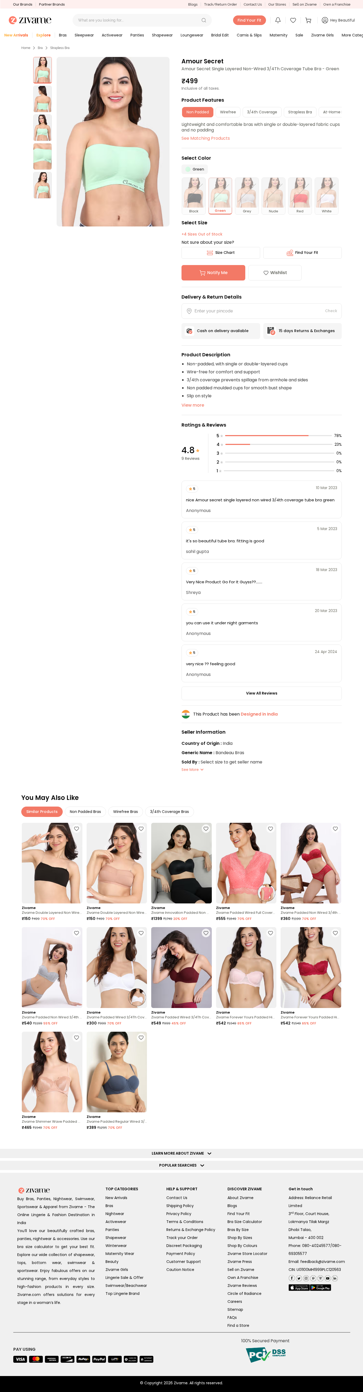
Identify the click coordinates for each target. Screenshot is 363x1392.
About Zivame (240, 1197)
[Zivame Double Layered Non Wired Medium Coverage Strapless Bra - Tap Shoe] (52, 863)
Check (331, 310)
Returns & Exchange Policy (190, 1229)
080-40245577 (316, 1245)
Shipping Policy (180, 1205)
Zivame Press (239, 1261)
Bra (40, 48)
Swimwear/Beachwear (126, 1285)
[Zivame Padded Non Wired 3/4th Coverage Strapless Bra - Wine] (311, 863)
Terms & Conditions (184, 1221)
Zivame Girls (116, 1269)
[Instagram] (305, 1277)
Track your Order (182, 1237)
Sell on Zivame (305, 4)
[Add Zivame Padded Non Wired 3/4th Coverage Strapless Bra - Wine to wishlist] (335, 828)
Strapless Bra (60, 48)
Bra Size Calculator (244, 1221)
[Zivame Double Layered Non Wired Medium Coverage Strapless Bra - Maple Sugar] (117, 863)
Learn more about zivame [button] (179, 1153)
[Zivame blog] (319, 1277)
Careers (234, 1301)
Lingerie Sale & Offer (124, 1277)
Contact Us (253, 4)
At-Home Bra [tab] (335, 112)
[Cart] (309, 20)
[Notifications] (278, 20)
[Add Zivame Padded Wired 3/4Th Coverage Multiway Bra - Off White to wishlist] (141, 933)
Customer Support (183, 1261)
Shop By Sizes (239, 1237)
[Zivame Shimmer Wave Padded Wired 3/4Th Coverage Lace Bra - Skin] (52, 1072)
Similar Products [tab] (42, 811)
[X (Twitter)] (298, 1277)
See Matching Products (206, 138)
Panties (112, 1229)
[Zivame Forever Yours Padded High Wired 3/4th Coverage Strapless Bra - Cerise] (311, 967)
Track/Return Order (220, 4)
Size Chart (225, 252)
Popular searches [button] (179, 1165)
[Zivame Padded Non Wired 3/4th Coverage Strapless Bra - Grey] (52, 967)
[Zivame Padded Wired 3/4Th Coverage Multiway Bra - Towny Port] (181, 967)
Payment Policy (180, 1253)
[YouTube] (327, 1277)
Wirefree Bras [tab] (125, 811)
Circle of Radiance (244, 1293)
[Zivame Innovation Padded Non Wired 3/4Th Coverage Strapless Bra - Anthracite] (181, 863)
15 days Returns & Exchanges (307, 330)
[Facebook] (292, 1277)
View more (193, 405)
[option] (42, 70)
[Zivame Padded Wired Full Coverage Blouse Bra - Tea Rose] (246, 863)
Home (25, 48)
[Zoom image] (113, 141)
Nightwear (114, 1213)
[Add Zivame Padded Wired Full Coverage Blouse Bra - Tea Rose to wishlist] (270, 828)
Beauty (112, 1261)
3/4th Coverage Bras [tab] (169, 811)
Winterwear (116, 1245)
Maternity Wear (119, 1253)
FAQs (232, 1317)
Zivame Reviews (242, 1285)
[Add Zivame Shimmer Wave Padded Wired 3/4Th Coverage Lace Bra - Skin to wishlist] (76, 1037)
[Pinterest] (312, 1277)
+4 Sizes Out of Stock (202, 234)
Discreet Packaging (184, 1245)
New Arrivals (116, 1197)
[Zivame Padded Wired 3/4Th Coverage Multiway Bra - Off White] (117, 967)
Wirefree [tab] (228, 112)
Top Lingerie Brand (122, 1293)
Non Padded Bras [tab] (85, 811)
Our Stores (277, 4)
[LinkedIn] (334, 1277)
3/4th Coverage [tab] (262, 112)
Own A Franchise (242, 1277)
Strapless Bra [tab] (300, 112)
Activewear (115, 1221)
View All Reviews (261, 693)
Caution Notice (180, 1269)
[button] (203, 20)
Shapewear (115, 1237)
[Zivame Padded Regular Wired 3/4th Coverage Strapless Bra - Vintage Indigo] (117, 1072)
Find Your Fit (306, 252)
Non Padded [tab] (198, 112)
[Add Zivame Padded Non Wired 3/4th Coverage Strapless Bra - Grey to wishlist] (76, 933)
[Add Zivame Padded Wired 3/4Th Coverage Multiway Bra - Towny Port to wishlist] (206, 933)
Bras (109, 1205)
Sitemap (235, 1309)
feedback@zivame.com (322, 1261)
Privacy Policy (178, 1213)
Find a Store (238, 1325)
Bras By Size (238, 1229)
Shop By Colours (242, 1245)
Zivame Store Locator (247, 1253)
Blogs (192, 4)
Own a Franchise (337, 4)
